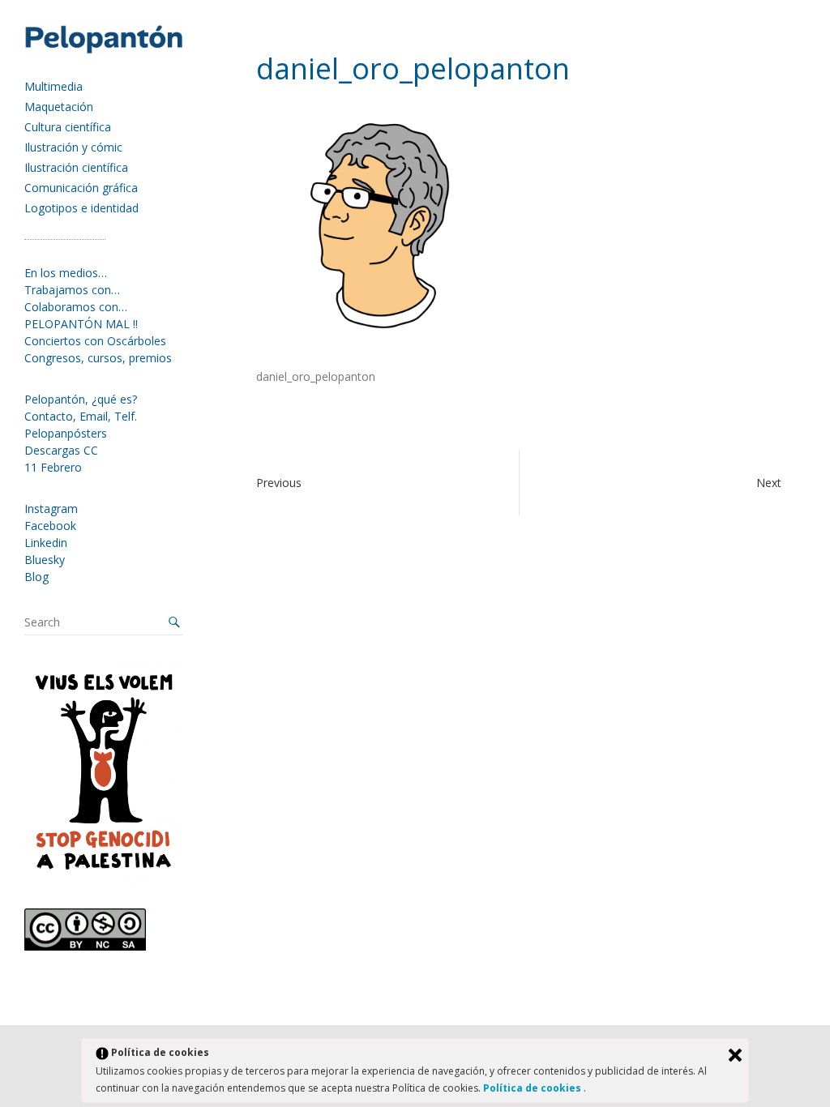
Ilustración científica (76, 167)
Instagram (51, 508)
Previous (279, 482)
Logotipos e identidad (81, 208)
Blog (36, 576)
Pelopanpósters (65, 433)
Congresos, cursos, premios (98, 357)
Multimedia (53, 86)
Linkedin (45, 542)
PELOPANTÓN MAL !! (81, 323)
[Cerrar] (735, 1055)
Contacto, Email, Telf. (80, 416)
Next (768, 482)
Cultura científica (67, 127)
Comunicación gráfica (81, 187)
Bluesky (44, 559)
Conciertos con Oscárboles (95, 340)
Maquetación (58, 106)
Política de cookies (533, 1088)
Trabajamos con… (72, 289)
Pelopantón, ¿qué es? (80, 399)
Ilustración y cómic (73, 147)
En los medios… (65, 272)
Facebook (50, 525)
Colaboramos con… (75, 306)
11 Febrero (53, 467)
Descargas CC (61, 450)
